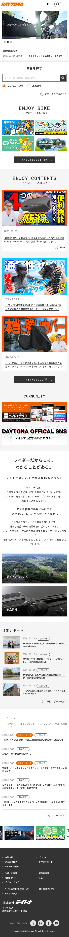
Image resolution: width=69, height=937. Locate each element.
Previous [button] (58, 49)
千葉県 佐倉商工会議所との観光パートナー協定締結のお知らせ (44, 692)
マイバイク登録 (12, 866)
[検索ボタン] (57, 4)
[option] (34, 25)
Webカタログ (11, 861)
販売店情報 (44, 873)
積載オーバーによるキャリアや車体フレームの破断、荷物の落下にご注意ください (34, 769)
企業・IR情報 (11, 873)
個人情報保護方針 (47, 888)
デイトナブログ (12, 882)
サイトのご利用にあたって (17, 888)
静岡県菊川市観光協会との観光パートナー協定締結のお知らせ (44, 645)
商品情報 (9, 857)
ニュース (43, 877)
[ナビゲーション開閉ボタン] (65, 4)
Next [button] (64, 49)
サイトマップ (11, 893)
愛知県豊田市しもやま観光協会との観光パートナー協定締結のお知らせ (44, 676)
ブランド (43, 857)
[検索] (63, 78)
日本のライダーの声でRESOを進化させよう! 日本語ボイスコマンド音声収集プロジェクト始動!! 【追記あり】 (33, 786)
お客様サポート (46, 861)
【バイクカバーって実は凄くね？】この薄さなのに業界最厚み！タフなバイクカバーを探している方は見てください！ (33, 365)
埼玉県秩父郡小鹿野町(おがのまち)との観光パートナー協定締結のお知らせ (44, 660)
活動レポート (11, 877)
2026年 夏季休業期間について (16, 753)
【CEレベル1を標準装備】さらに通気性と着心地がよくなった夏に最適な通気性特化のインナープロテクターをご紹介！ (33, 307)
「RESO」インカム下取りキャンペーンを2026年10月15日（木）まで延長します (33, 803)
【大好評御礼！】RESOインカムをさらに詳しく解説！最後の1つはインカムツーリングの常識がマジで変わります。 (34, 239)
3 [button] (11, 42)
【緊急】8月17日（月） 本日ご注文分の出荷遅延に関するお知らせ (32, 739)
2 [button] (8, 42)
